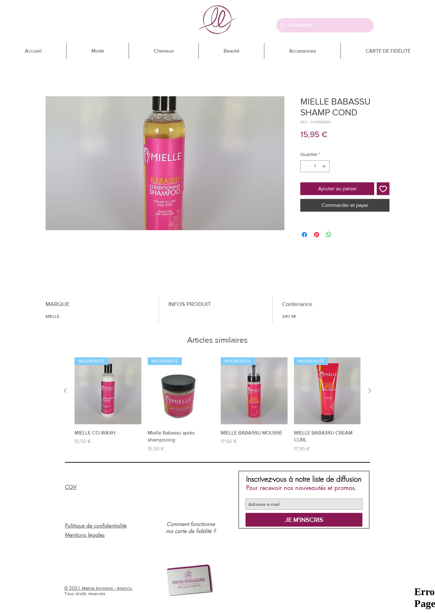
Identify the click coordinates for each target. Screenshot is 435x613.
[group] (217, 405)
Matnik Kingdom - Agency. (107, 588)
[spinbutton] (315, 166)
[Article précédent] (65, 390)
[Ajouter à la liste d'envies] (383, 188)
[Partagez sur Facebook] (304, 234)
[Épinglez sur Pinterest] (316, 234)
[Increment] (325, 166)
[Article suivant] (370, 390)
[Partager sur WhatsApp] (328, 234)
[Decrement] (305, 166)
